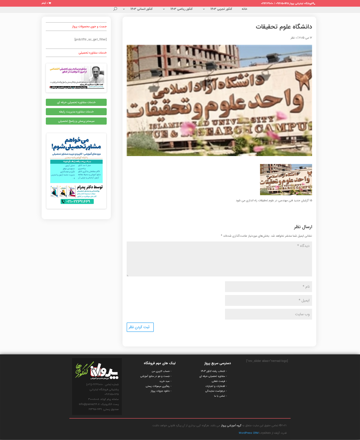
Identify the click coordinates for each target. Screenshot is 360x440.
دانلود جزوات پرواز (160, 391)
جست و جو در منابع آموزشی (155, 376)
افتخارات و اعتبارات (215, 386)
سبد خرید (164, 381)
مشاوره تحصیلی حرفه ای (212, 376)
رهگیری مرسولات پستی (158, 386)
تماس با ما (219, 396)
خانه (244, 9)
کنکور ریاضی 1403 (181, 9)
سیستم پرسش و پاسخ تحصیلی (76, 121)
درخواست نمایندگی (215, 391)
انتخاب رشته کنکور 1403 (213, 371)
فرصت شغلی (218, 381)
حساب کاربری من (161, 371)
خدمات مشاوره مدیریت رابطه (76, 111)
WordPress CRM (249, 433)
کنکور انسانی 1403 (141, 9)
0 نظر (294, 37)
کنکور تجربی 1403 (221, 9)
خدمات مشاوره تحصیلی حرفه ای (76, 102)
